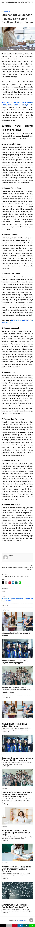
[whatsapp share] (16, 582)
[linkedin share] (13, 582)
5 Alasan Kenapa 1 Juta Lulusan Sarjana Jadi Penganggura (17, 759)
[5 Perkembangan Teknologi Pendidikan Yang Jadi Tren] (17, 890)
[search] (32, 3)
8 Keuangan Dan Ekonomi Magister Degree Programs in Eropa (16, 832)
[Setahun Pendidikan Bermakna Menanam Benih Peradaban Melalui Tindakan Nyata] (17, 675)
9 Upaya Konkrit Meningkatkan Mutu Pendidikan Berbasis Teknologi (16, 869)
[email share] (6, 582)
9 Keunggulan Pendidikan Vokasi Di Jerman (14, 725)
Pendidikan (5, 719)
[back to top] (31, 920)
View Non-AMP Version (22, 920)
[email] (9, 925)
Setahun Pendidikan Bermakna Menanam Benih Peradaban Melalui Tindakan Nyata (16, 689)
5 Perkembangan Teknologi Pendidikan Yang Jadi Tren (15, 906)
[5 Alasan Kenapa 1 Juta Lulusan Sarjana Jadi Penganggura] (17, 648)
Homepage (4, 7)
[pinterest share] (9, 582)
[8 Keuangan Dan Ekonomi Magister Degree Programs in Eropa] (17, 815)
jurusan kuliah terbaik (17, 598)
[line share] (20, 582)
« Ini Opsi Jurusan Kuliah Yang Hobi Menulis (15, 576)
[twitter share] (3, 582)
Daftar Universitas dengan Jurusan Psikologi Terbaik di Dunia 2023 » (17, 569)
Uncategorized (13, 7)
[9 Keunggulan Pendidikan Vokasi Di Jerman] (17, 621)
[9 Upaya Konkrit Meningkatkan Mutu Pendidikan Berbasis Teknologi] (17, 852)
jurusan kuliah (5, 598)
